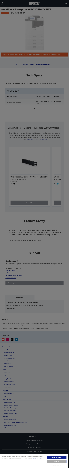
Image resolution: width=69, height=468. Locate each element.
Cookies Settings (56, 465)
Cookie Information (37, 458)
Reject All (56, 461)
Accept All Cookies (56, 457)
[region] (34, 461)
